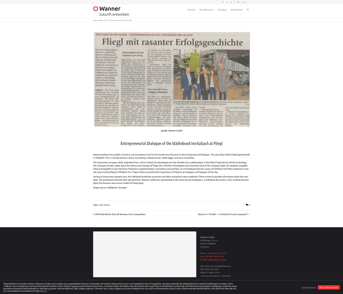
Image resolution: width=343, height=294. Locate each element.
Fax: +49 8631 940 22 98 (212, 256)
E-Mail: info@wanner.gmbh (213, 259)
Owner (107, 204)
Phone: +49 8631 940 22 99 (213, 253)
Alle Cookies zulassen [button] (329, 287)
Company (222, 9)
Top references (206, 9)
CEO (101, 204)
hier (45, 291)
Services (191, 9)
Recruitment (237, 9)
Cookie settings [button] (309, 287)
